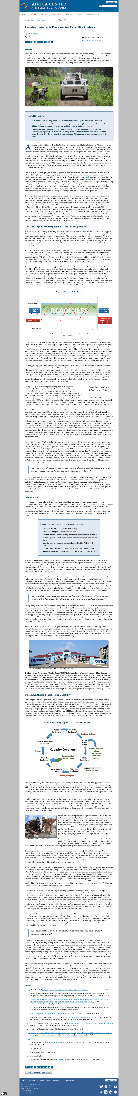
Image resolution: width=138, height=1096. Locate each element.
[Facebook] (26, 42)
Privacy (48, 1080)
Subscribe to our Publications (38, 1072)
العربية (115, 10)
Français (109, 10)
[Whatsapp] (46, 42)
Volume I (61, 1060)
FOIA (62, 1080)
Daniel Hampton (32, 34)
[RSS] (49, 42)
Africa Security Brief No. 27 (35, 21)
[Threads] (40, 42)
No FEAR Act (70, 1080)
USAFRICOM (48, 838)
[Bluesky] (38, 42)
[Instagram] (35, 42)
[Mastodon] (43, 42)
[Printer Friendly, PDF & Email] (63, 21)
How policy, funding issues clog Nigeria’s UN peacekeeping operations (64, 990)
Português (97, 40)
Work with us (32, 1080)
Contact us (24, 1080)
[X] (32, 42)
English (103, 10)
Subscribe (111, 2)
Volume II (68, 1060)
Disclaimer (41, 1080)
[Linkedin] (29, 42)
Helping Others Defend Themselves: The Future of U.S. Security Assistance (67, 1042)
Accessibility (55, 1080)
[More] (52, 42)
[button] (4, 1093)
